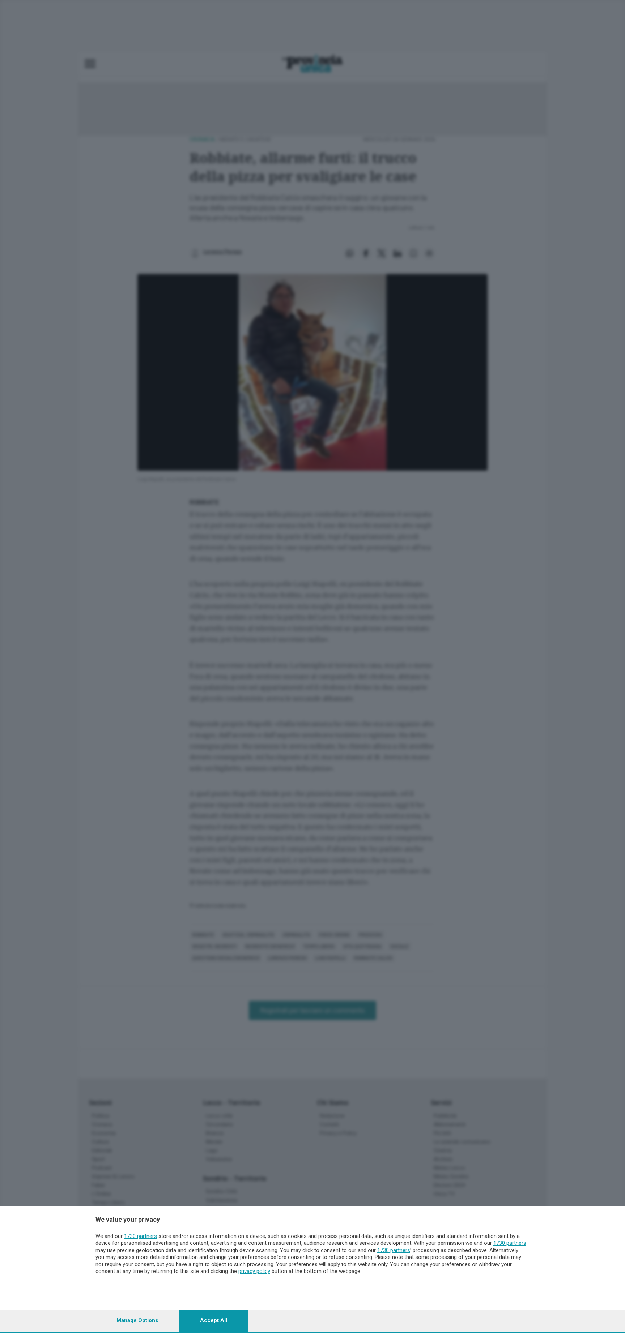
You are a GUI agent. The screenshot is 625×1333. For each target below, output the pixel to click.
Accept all (213, 1320)
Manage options (137, 1320)
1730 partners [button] (140, 1236)
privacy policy (254, 1271)
